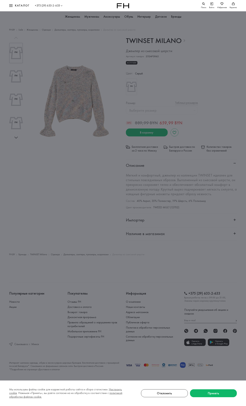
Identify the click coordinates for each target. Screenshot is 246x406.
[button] (19, 5)
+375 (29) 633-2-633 (47, 5)
